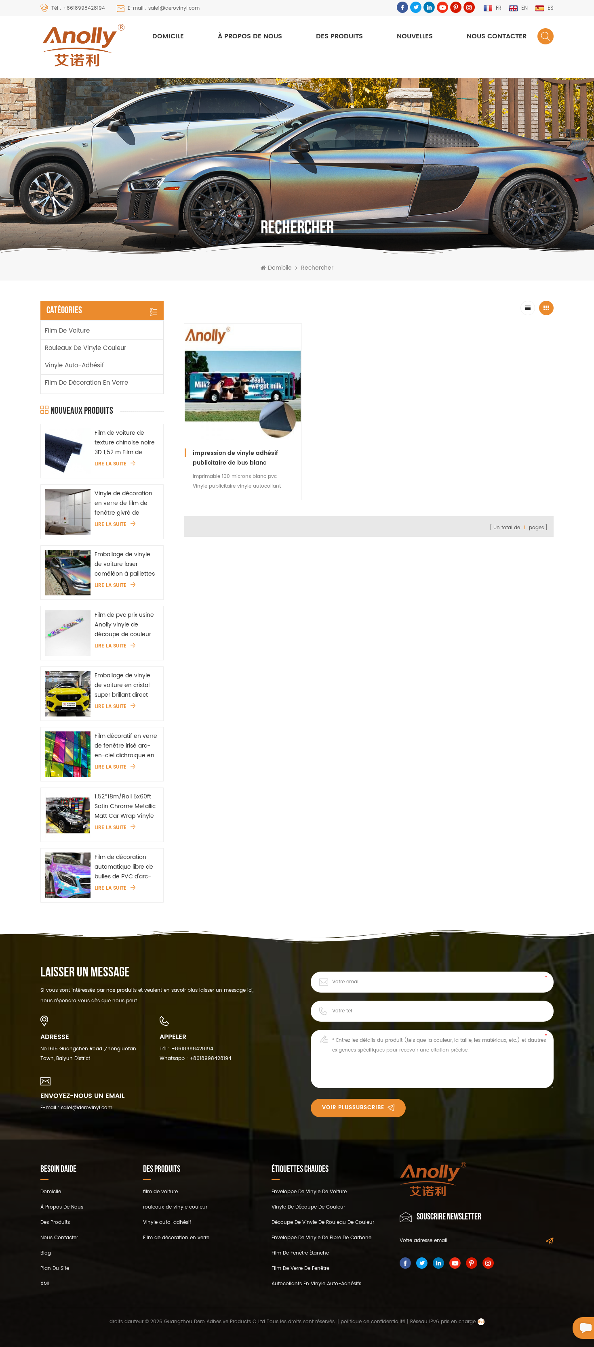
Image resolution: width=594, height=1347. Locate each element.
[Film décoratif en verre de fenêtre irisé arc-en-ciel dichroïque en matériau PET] (68, 754)
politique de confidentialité (373, 1322)
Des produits (339, 36)
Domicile (168, 36)
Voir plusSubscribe (353, 1108)
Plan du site (54, 1268)
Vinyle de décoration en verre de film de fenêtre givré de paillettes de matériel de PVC (124, 503)
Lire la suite (110, 464)
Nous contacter (497, 36)
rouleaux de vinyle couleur (85, 348)
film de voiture (67, 331)
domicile (50, 1192)
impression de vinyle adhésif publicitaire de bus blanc (235, 457)
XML (45, 1284)
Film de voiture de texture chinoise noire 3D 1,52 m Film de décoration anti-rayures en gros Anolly (126, 442)
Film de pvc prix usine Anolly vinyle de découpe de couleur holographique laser (124, 624)
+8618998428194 (192, 1049)
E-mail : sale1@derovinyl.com (164, 8)
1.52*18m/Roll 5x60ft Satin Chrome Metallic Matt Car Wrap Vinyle (125, 806)
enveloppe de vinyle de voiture (309, 1192)
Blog (45, 1253)
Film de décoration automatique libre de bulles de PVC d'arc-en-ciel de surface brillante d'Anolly (124, 867)
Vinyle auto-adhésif (74, 365)
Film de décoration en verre (86, 383)
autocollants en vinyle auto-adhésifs (316, 1284)
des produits (55, 1222)
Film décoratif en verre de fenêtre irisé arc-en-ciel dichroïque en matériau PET (126, 745)
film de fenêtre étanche (300, 1253)
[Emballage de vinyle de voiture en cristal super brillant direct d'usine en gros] (68, 693)
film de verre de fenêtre (300, 1268)
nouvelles (415, 36)
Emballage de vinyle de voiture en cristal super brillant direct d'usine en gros (122, 685)
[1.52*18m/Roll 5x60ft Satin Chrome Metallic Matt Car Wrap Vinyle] (68, 815)
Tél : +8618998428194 (78, 8)
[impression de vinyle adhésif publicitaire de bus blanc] (243, 382)
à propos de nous (250, 36)
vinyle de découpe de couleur (308, 1207)
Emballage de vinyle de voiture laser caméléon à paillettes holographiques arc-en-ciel (125, 564)
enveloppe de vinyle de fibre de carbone (321, 1238)
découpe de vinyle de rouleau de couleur (323, 1222)
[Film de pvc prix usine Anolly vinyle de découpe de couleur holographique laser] (68, 633)
